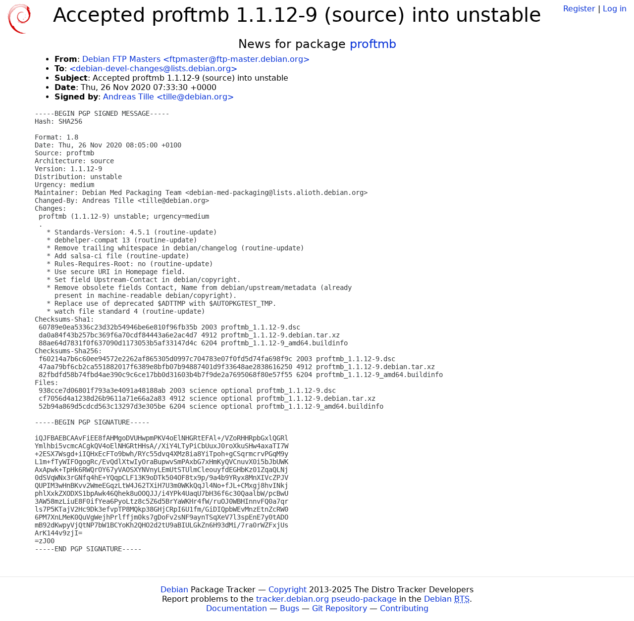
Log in (615, 8)
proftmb (373, 44)
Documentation (236, 608)
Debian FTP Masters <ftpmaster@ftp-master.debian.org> (196, 59)
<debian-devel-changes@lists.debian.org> (153, 68)
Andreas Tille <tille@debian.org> (168, 96)
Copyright (287, 589)
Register (579, 8)
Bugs (289, 608)
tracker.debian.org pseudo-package (326, 599)
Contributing (404, 608)
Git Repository (339, 608)
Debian (174, 589)
